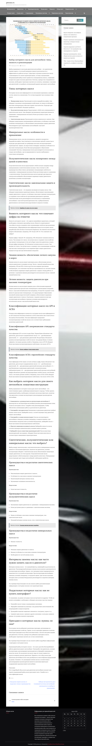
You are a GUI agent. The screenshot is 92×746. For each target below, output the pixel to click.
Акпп (12, 678)
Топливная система (41, 13)
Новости (52, 9)
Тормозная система (57, 13)
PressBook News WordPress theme (56, 744)
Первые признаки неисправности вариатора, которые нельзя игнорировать (73, 42)
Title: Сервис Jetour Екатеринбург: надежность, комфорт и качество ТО (73, 63)
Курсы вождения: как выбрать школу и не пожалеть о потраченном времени (72, 34)
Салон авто (20, 13)
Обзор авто (60, 9)
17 (64, 723)
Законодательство (33, 9)
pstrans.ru (10, 3)
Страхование (29, 13)
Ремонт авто (11, 13)
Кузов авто (44, 9)
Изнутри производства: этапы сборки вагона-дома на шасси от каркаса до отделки (73, 56)
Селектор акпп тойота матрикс (20, 699)
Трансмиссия (69, 13)
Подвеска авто (69, 9)
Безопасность (11, 9)
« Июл (64, 730)
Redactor (23, 65)
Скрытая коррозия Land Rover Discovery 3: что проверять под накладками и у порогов (72, 49)
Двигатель (20, 9)
